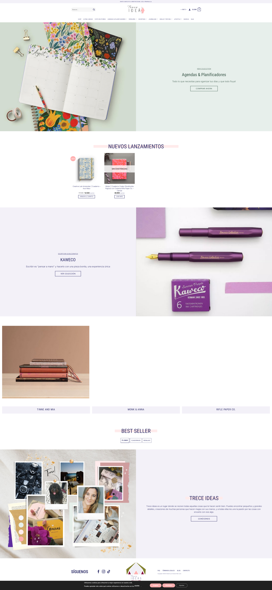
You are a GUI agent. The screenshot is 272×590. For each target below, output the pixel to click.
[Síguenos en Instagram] (103, 572)
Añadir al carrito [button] (86, 196)
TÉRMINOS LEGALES (168, 570)
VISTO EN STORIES (100, 19)
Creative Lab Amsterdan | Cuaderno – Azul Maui (87, 187)
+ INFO (183, 9)
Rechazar (169, 585)
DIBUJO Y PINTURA (165, 19)
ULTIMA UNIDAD (88, 19)
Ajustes (181, 585)
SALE (192, 19)
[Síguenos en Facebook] (98, 572)
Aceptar (155, 585)
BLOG (178, 570)
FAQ (159, 570)
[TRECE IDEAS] (136, 9)
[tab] (125, 440)
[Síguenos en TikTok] (108, 572)
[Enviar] (94, 9)
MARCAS (186, 19)
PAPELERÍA (132, 19)
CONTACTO (186, 570)
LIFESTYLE (177, 19)
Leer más (119, 196)
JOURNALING (152, 19)
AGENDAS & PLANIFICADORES (116, 19)
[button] (190, 9)
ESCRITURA (142, 19)
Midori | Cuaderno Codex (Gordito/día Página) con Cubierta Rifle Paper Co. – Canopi (119, 188)
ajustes (137, 586)
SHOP (79, 19)
